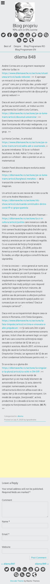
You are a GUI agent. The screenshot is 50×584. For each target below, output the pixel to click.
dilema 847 (9, 563)
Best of (7, 46)
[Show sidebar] (3, 3)
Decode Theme (16, 581)
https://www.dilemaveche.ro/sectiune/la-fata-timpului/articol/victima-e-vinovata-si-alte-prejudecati (24, 324)
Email (5, 534)
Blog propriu (25, 25)
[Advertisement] (25, 452)
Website (6, 547)
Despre (17, 46)
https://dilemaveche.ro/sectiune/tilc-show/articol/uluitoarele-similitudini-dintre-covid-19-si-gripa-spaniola (24, 204)
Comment (7, 500)
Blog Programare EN (25, 49)
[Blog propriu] (25, 22)
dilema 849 (40, 563)
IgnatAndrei (31, 420)
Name (6, 521)
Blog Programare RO (34, 46)
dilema (20, 416)
